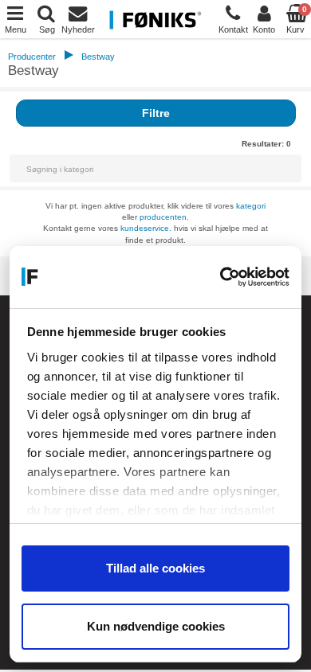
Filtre (156, 113)
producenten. (164, 217)
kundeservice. (145, 228)
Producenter (32, 56)
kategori (251, 205)
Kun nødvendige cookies (156, 626)
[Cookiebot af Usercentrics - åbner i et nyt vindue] (221, 277)
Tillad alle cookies (155, 568)
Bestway (98, 56)
